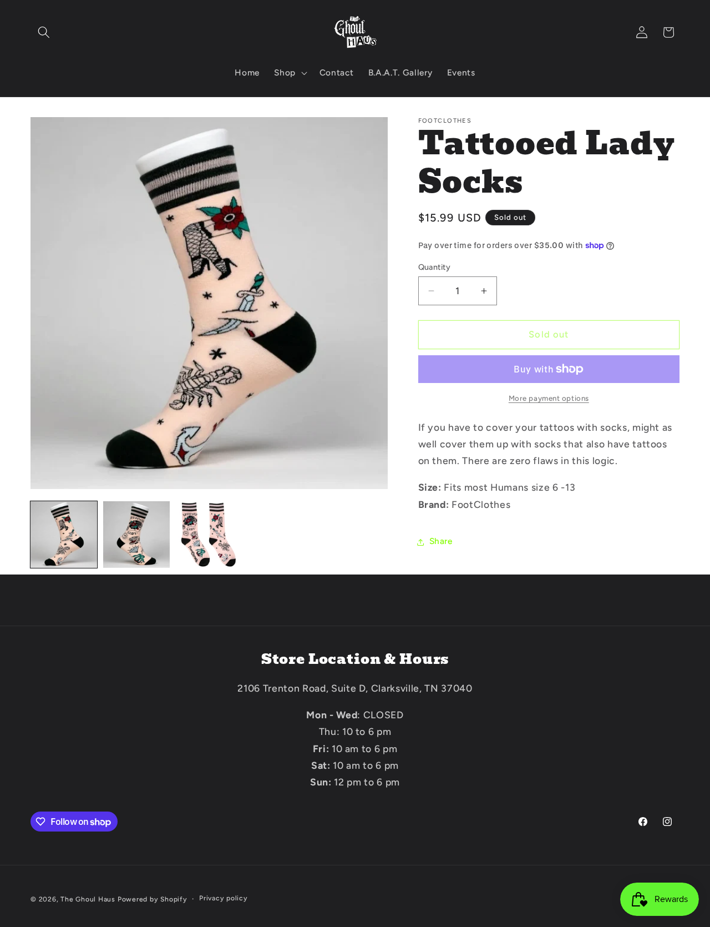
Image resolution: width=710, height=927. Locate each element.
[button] (44, 32)
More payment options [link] (549, 398)
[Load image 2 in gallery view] (136, 534)
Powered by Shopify (152, 899)
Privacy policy (223, 898)
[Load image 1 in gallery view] (64, 534)
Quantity (434, 267)
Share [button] (441, 541)
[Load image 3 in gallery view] (209, 534)
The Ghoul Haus (87, 899)
